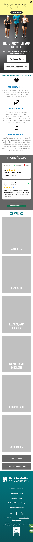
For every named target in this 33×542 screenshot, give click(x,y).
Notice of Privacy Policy (16, 503)
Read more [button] (7, 197)
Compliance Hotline (16, 489)
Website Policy (16, 498)
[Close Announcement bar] (31, 2)
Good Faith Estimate (16, 507)
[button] (17, 165)
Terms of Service (16, 493)
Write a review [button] (10, 175)
